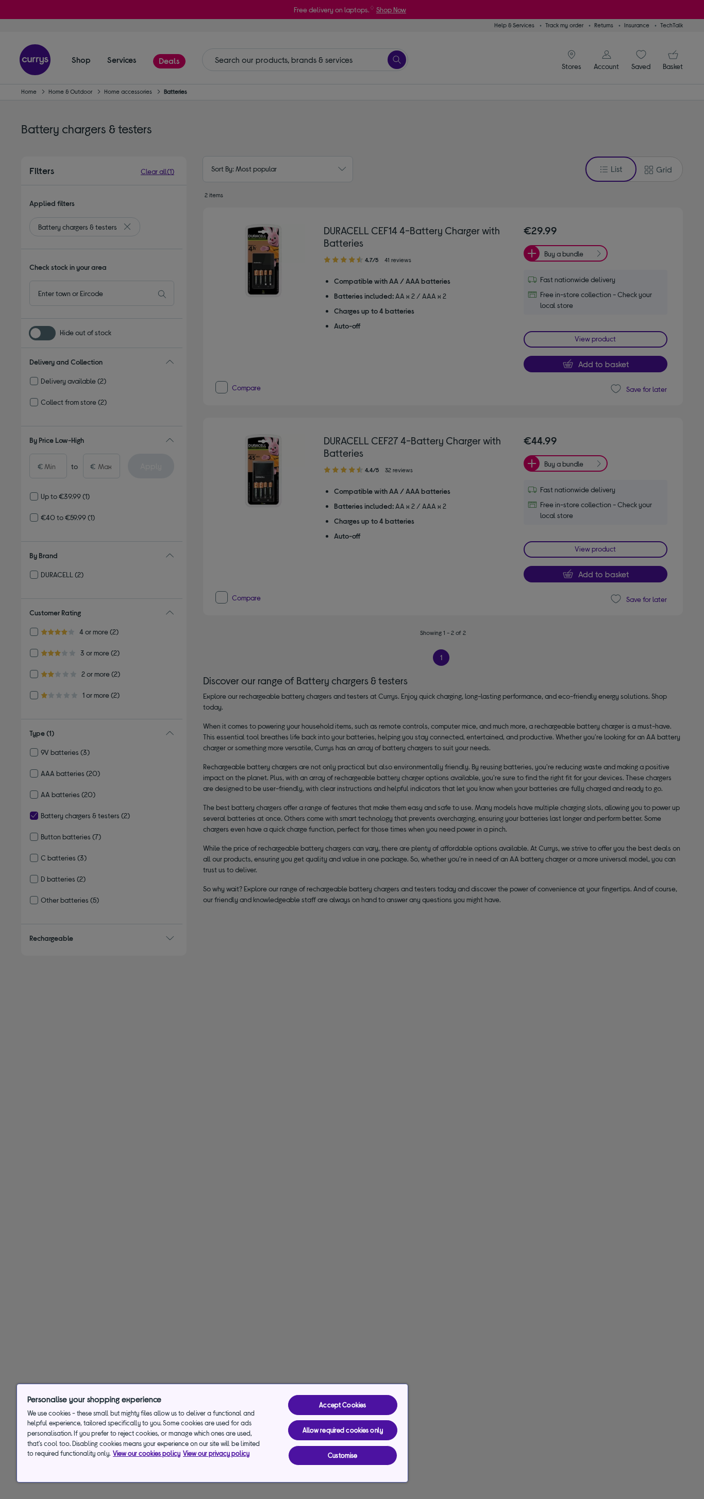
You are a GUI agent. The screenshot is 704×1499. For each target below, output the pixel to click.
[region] (212, 1433)
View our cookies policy (146, 1453)
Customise (342, 1455)
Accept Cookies (342, 1405)
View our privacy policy (216, 1453)
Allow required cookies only (343, 1430)
